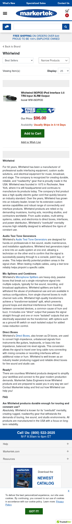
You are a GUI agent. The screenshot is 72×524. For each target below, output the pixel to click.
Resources (9, 459)
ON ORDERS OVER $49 (36, 37)
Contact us (63, 3)
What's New (9, 3)
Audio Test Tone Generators (31, 239)
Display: (52, 71)
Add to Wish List (31, 142)
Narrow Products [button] (50, 60)
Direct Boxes (23, 335)
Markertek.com (11, 451)
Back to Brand (12, 46)
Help (5, 444)
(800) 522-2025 (43, 432)
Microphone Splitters (27, 277)
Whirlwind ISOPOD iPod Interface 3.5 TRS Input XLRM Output (42, 94)
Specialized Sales (36, 3)
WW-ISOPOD (35, 100)
